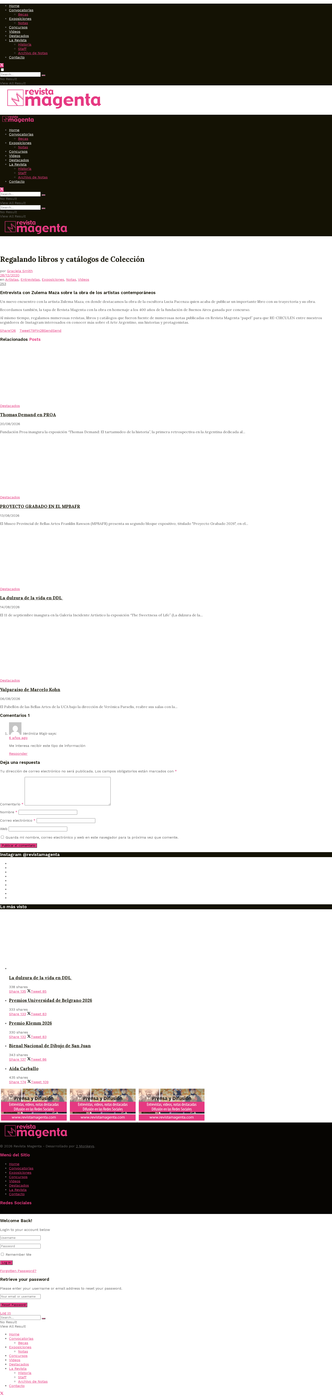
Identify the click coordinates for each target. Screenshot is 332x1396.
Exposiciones (20, 18)
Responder (18, 753)
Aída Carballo (23, 1068)
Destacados (19, 36)
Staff (22, 49)
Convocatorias (21, 10)
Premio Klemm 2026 (30, 1023)
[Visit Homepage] (52, 109)
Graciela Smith (20, 271)
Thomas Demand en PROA (28, 414)
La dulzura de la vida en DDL (31, 598)
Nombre (8, 812)
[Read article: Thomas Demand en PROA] (166, 375)
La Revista (18, 40)
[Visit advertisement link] (34, 1120)
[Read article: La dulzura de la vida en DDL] (166, 558)
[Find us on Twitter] (2, 65)
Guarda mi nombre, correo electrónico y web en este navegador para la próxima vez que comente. (92, 837)
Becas (23, 14)
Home (14, 6)
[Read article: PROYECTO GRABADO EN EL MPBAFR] (166, 466)
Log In (5, 1313)
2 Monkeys (85, 1146)
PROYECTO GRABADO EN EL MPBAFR (40, 506)
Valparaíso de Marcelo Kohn (30, 689)
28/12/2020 (9, 275)
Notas (23, 23)
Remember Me (18, 1254)
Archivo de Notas (33, 53)
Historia (24, 44)
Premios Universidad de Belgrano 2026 (50, 1000)
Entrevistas (30, 279)
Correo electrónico (17, 820)
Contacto (17, 57)
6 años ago (18, 738)
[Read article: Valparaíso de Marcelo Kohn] (166, 649)
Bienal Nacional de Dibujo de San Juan (50, 1045)
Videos (14, 31)
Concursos (18, 27)
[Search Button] (43, 75)
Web (3, 829)
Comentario (11, 804)
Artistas (12, 279)
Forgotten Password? (18, 1271)
